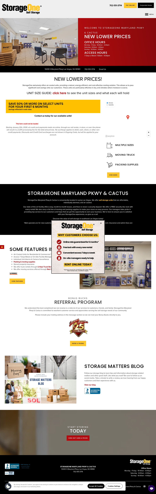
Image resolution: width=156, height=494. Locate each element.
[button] (8, 486)
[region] (67, 486)
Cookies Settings (114, 486)
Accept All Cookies (96, 486)
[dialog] (78, 247)
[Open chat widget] (151, 488)
